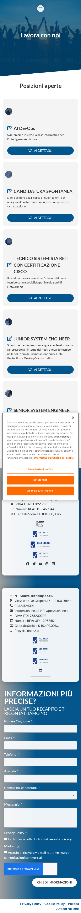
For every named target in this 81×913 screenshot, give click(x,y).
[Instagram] (47, 564)
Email (8, 738)
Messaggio (12, 804)
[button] (40, 8)
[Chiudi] (73, 417)
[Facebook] (27, 564)
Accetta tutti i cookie (40, 490)
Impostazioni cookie (40, 469)
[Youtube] (40, 564)
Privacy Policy (14, 833)
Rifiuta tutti (40, 479)
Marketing (11, 846)
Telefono (10, 754)
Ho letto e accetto (40, 839)
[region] (40, 456)
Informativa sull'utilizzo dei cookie (54, 457)
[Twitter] (34, 564)
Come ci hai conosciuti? (21, 788)
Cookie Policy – (56, 904)
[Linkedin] (53, 564)
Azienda (10, 771)
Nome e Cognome (17, 721)
